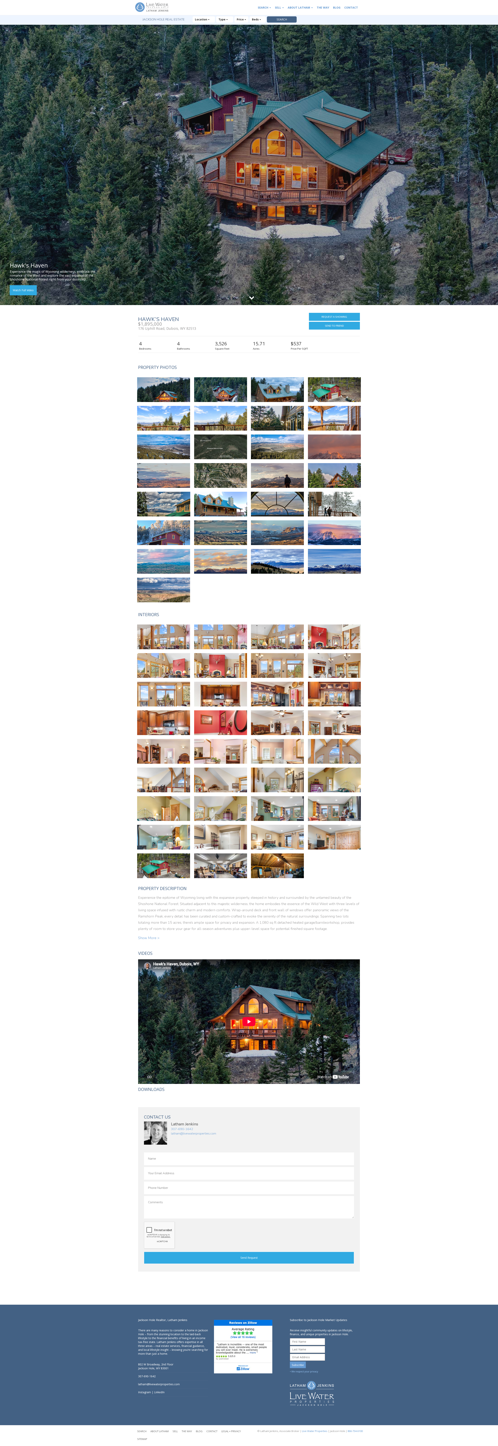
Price (241, 19)
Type (222, 19)
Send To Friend (334, 325)
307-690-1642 (182, 1129)
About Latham (299, 7)
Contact (351, 7)
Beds (256, 19)
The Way (323, 7)
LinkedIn (159, 1392)
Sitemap (142, 1439)
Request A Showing (334, 316)
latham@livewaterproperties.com (193, 1133)
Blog (336, 7)
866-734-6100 (355, 1431)
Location (201, 19)
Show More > (149, 938)
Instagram (144, 1392)
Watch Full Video (23, 290)
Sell (278, 7)
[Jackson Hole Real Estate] (153, 7)
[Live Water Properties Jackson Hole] (325, 1390)
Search (263, 7)
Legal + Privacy (231, 1431)
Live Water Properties (314, 1431)
